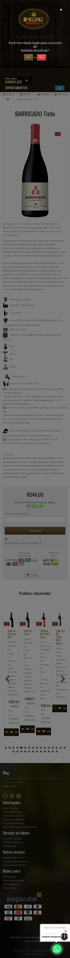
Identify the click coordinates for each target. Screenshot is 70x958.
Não (41, 57)
